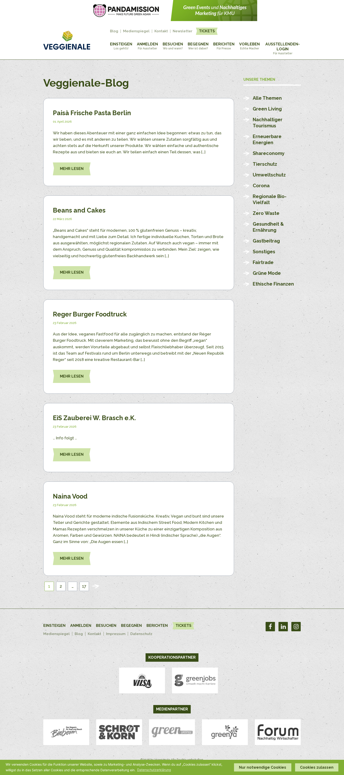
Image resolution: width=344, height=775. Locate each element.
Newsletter (182, 31)
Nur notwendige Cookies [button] (262, 767)
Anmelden (147, 46)
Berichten (223, 46)
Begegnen (198, 46)
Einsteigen (121, 46)
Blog (114, 31)
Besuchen (173, 46)
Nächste (95, 586)
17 (84, 586)
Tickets (207, 31)
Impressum (115, 634)
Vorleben (249, 46)
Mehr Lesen (72, 168)
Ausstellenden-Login (282, 48)
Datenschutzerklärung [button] (154, 770)
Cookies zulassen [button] (316, 767)
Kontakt (161, 31)
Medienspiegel (136, 31)
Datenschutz (141, 634)
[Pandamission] (172, 19)
